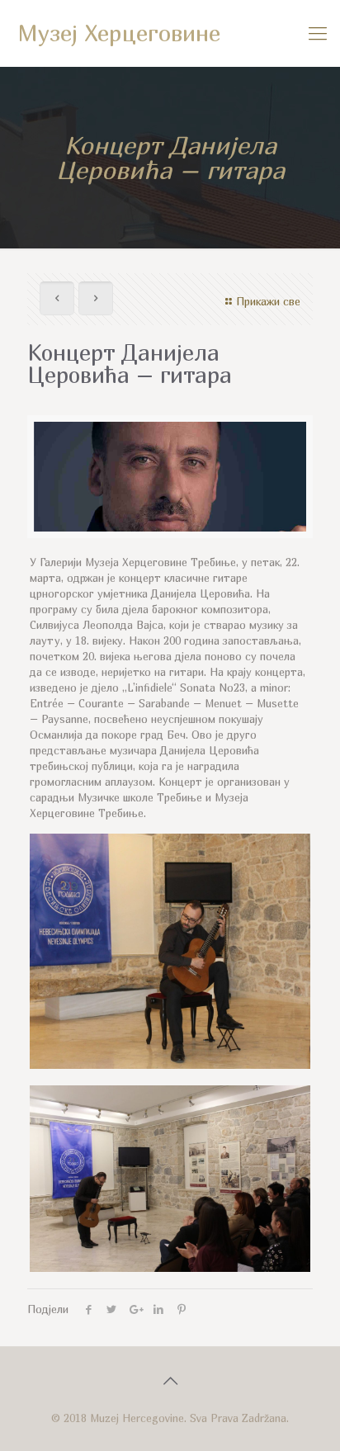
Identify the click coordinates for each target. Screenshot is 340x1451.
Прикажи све (268, 301)
